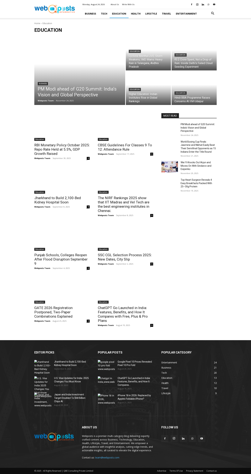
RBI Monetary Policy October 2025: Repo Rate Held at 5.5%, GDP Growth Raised (62, 149)
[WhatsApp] (208, 4)
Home (37, 23)
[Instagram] (197, 4)
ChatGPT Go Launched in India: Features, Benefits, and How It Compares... (134, 381)
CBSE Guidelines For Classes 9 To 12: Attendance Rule (125, 147)
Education (119, 13)
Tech (104, 13)
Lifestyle (151, 13)
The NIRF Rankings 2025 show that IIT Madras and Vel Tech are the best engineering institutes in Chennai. (123, 204)
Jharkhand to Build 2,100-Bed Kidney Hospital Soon (57, 200)
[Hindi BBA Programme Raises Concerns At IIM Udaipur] (194, 88)
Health (136, 13)
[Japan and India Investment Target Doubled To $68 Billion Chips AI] (42, 400)
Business (90, 13)
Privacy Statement (194, 470)
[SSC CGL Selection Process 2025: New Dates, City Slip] (125, 237)
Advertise (161, 470)
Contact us (211, 470)
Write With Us (128, 4)
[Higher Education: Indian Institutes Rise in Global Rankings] (148, 88)
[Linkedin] (202, 4)
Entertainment (186, 13)
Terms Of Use (176, 470)
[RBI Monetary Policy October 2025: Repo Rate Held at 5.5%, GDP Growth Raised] (62, 127)
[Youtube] (214, 4)
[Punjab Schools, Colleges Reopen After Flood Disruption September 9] (62, 237)
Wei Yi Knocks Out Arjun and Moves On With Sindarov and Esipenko (196, 165)
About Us (115, 4)
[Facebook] (191, 4)
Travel (166, 13)
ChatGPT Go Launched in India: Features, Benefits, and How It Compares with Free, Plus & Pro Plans (123, 314)
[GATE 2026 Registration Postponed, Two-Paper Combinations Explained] (62, 290)
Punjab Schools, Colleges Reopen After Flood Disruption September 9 (61, 259)
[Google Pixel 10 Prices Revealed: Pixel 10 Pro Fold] (106, 366)
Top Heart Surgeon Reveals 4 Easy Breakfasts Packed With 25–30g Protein (196, 183)
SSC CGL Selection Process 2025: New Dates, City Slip (125, 257)
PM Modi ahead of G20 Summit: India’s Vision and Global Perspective (198, 127)
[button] (212, 13)
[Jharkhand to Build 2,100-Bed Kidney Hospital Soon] (62, 180)
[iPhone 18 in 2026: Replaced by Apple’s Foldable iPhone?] (106, 400)
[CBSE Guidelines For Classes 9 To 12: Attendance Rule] (125, 127)
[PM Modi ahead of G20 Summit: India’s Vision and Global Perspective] (79, 71)
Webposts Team (42, 158)
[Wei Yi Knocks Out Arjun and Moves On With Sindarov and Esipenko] (169, 166)
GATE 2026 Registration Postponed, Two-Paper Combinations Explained (53, 312)
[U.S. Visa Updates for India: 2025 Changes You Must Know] (42, 387)
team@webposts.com (107, 457)
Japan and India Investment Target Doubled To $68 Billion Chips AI (69, 398)
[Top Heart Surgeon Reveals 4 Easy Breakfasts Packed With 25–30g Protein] (169, 184)
